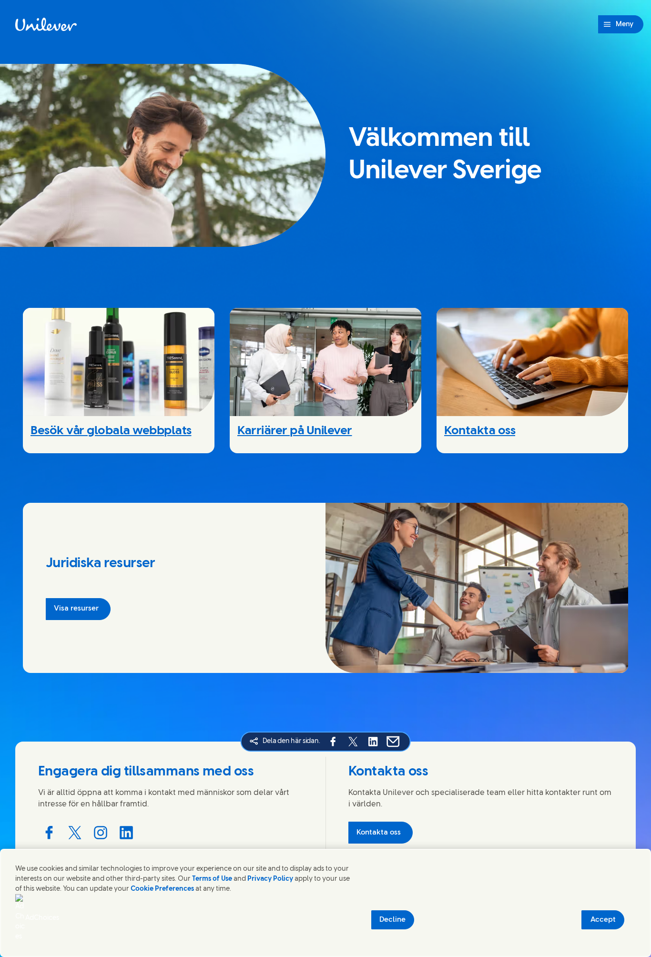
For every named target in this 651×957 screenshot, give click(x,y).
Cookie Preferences (162, 889)
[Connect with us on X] (75, 832)
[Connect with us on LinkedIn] (126, 832)
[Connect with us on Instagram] (100, 832)
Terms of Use (212, 879)
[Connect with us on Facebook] (49, 832)
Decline (392, 920)
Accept (603, 920)
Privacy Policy (270, 879)
